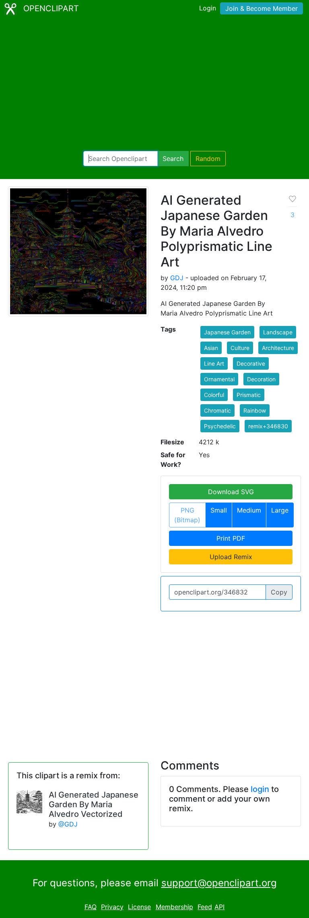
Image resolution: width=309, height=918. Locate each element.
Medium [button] (249, 510)
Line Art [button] (214, 363)
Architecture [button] (278, 347)
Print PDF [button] (230, 538)
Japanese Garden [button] (227, 332)
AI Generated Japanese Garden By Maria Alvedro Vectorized (93, 804)
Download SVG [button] (231, 492)
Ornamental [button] (219, 379)
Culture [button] (240, 347)
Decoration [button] (261, 379)
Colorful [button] (214, 394)
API (219, 907)
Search (173, 159)
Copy (279, 592)
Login (207, 8)
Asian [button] (211, 347)
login (260, 789)
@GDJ (68, 824)
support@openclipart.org (219, 883)
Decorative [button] (251, 363)
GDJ (176, 278)
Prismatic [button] (249, 394)
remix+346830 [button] (268, 426)
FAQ (90, 907)
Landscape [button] (278, 332)
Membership (174, 907)
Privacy (112, 907)
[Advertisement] (154, 84)
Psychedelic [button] (220, 426)
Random (208, 159)
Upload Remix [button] (231, 557)
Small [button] (218, 510)
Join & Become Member (261, 8)
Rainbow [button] (254, 410)
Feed (205, 907)
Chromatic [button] (217, 410)
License (139, 907)
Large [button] (279, 510)
